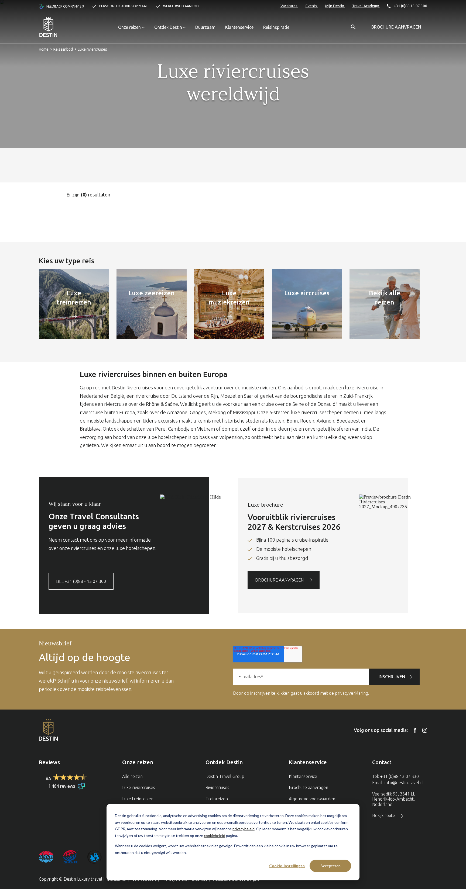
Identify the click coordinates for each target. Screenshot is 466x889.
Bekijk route (384, 815)
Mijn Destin (335, 6)
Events (312, 6)
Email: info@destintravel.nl (398, 782)
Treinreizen (216, 798)
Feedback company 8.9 (65, 6)
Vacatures (289, 6)
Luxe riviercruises (138, 787)
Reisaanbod (63, 49)
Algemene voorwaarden (312, 798)
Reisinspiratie (276, 27)
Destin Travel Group (224, 776)
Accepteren (330, 865)
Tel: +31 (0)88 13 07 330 (395, 776)
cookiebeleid (214, 835)
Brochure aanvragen (396, 27)
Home (44, 49)
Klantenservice (239, 27)
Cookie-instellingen (287, 865)
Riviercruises (217, 787)
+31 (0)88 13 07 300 (410, 6)
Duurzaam (205, 27)
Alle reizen (132, 776)
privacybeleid (243, 828)
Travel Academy (366, 6)
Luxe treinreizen (137, 798)
